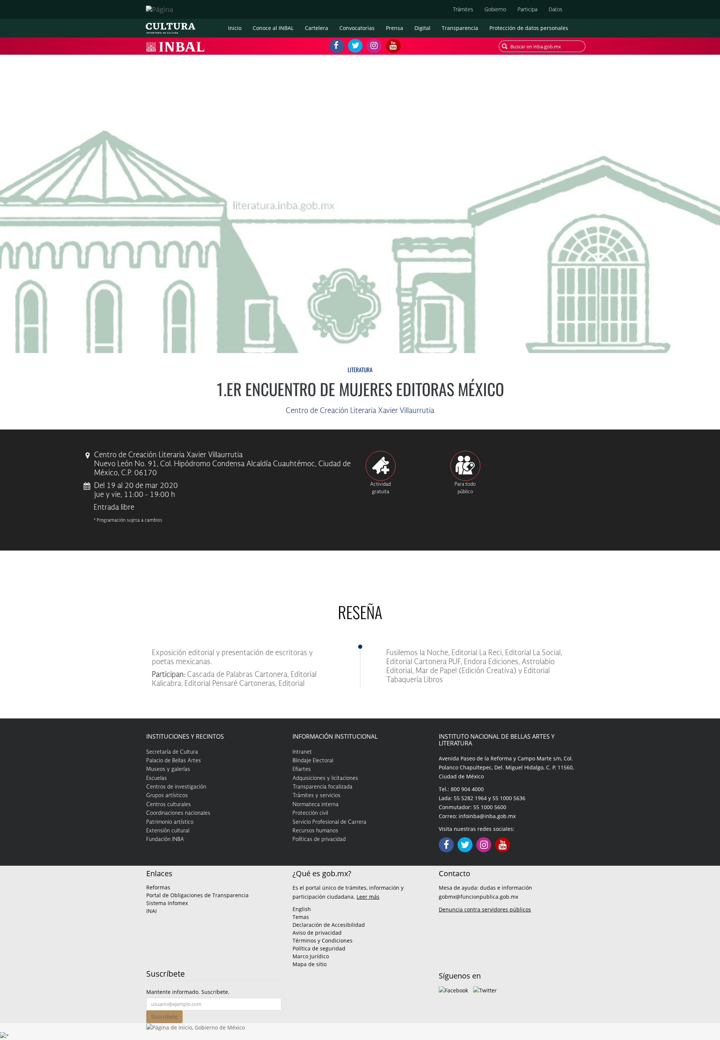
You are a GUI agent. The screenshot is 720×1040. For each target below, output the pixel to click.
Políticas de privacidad (319, 839)
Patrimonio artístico (170, 822)
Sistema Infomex (167, 903)
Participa (527, 9)
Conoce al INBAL (273, 27)
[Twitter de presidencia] (485, 989)
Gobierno (495, 9)
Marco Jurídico (310, 956)
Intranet (302, 752)
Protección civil (310, 813)
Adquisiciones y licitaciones (325, 778)
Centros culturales (168, 804)
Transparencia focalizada (322, 787)
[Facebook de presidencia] (453, 989)
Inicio (235, 27)
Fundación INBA (165, 839)
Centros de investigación (176, 787)
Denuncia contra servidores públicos (485, 909)
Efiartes (301, 769)
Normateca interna (315, 804)
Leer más (368, 896)
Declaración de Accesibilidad (328, 924)
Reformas (158, 887)
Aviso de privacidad (317, 932)
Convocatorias (357, 27)
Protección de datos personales (528, 27)
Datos (555, 9)
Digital (422, 27)
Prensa (394, 27)
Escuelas (156, 778)
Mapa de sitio (309, 964)
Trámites (463, 9)
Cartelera (316, 27)
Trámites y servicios (316, 795)
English (301, 909)
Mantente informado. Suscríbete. (188, 991)
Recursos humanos (315, 830)
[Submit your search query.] (504, 46)
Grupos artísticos (167, 795)
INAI (151, 910)
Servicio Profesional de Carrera (329, 822)
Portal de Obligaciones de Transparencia (197, 895)
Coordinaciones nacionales (178, 813)
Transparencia (460, 27)
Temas (300, 916)
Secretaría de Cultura (172, 752)
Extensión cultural (167, 830)
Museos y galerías (168, 769)
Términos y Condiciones (322, 940)
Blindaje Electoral (312, 760)
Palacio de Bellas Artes (173, 760)
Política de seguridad (318, 948)
